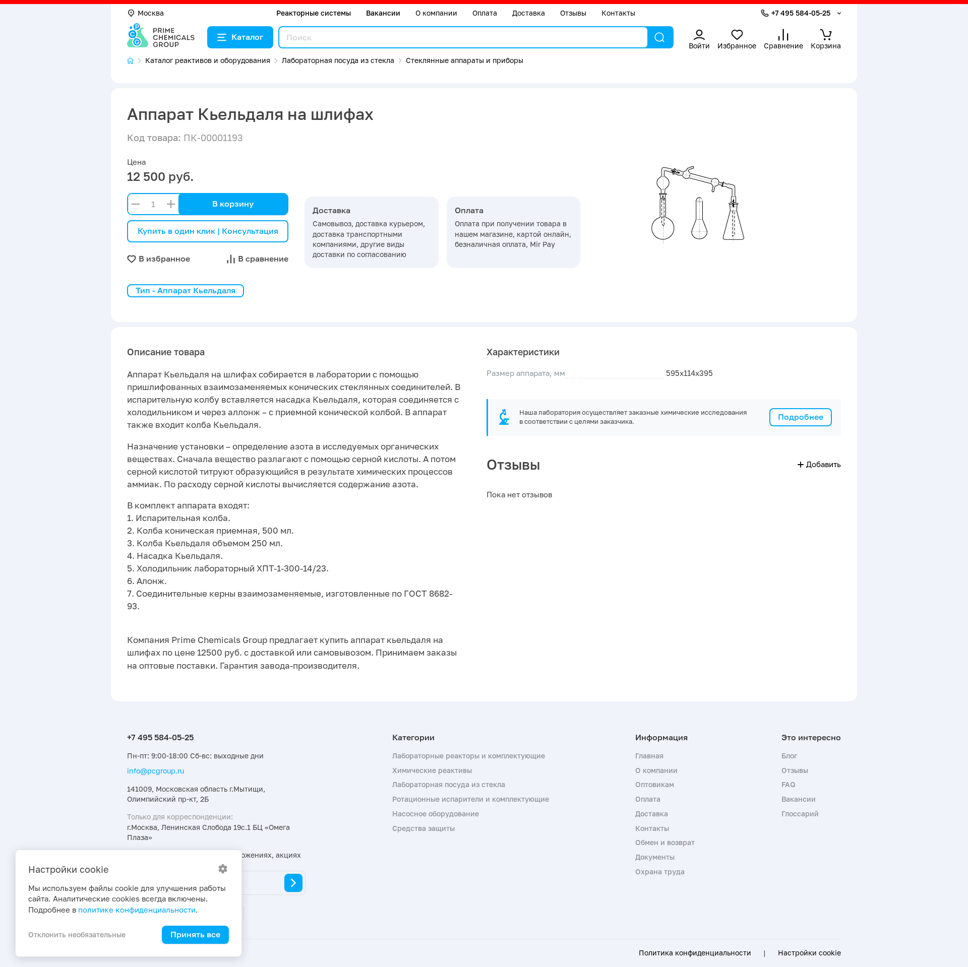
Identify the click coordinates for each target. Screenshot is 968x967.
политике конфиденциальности (137, 909)
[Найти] (659, 37)
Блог (789, 755)
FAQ (788, 784)
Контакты (618, 13)
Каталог (247, 37)
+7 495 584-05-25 (800, 13)
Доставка (528, 13)
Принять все (195, 934)
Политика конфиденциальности (695, 953)
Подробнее (800, 417)
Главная (649, 755)
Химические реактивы (432, 770)
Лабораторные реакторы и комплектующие (468, 755)
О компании (436, 13)
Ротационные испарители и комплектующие (470, 799)
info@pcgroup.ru (155, 770)
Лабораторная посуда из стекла (448, 784)
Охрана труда (660, 871)
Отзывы (573, 13)
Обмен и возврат (665, 842)
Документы (655, 857)
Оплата (484, 13)
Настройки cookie (809, 953)
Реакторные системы (313, 13)
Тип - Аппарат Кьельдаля (185, 290)
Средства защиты (423, 828)
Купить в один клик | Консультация (208, 231)
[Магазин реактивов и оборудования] (136, 60)
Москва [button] (151, 13)
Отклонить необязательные (77, 934)
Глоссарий (800, 813)
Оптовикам (654, 784)
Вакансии (383, 13)
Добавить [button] (823, 464)
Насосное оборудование (435, 813)
